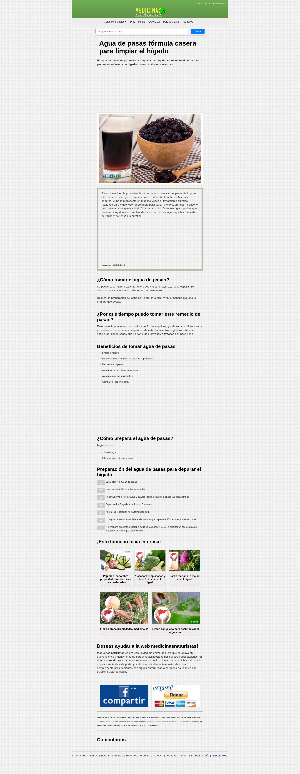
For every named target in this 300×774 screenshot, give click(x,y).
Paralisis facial (171, 21)
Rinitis (141, 21)
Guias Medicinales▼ (115, 21)
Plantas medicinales (215, 3)
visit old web (219, 755)
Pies (132, 21)
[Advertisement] (150, 90)
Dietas (199, 3)
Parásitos (187, 21)
